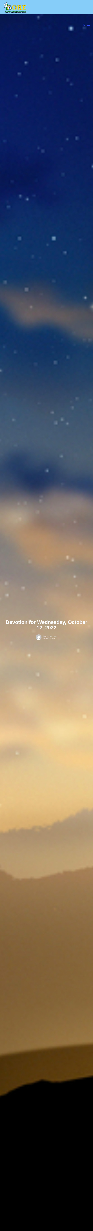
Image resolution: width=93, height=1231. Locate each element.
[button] (88, 25)
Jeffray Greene (50, 636)
